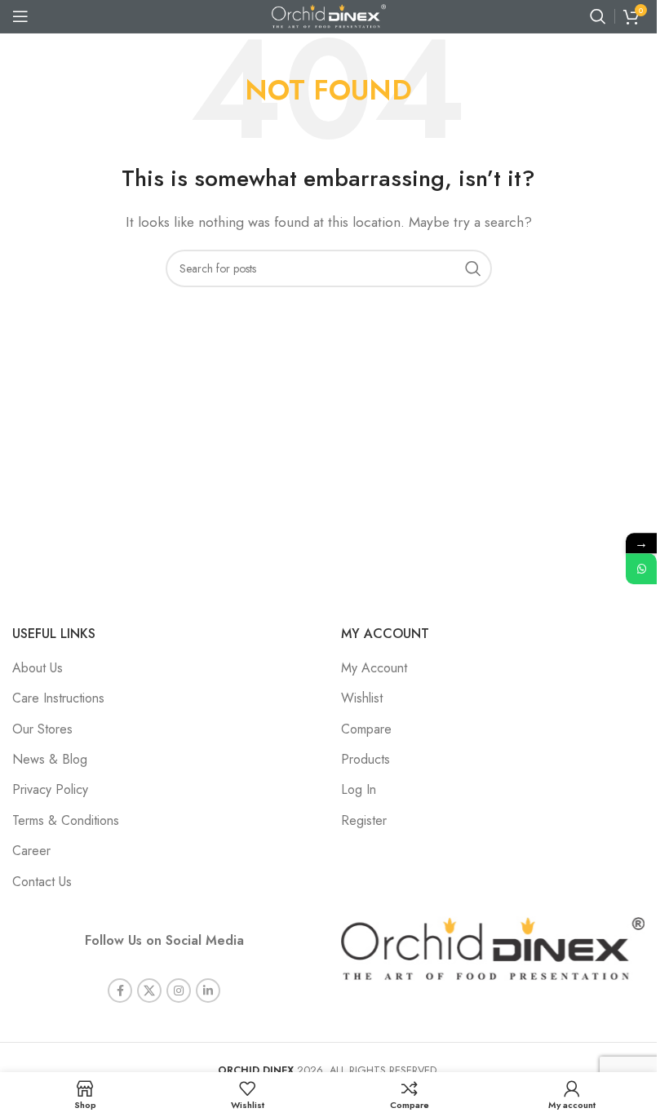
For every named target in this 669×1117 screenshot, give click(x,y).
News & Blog (49, 759)
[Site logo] (329, 15)
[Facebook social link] (120, 990)
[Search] (598, 16)
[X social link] (149, 990)
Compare (366, 729)
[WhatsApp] (641, 568)
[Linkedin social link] (208, 990)
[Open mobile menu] (20, 16)
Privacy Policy (50, 789)
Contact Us (42, 881)
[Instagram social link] (178, 990)
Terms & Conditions (65, 820)
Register (364, 820)
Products (365, 759)
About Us (37, 667)
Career (31, 850)
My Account (374, 667)
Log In (358, 789)
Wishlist (362, 698)
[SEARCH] (473, 268)
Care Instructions (58, 698)
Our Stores (42, 729)
